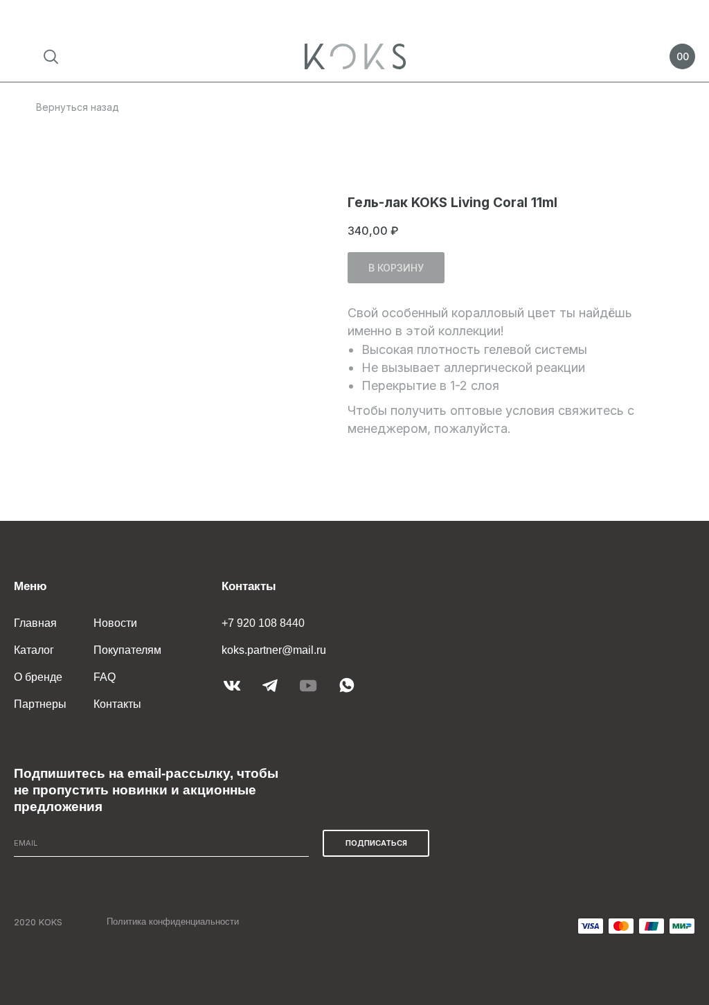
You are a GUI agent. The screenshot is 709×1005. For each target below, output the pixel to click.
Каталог (34, 650)
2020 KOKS (38, 921)
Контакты (117, 704)
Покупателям (127, 650)
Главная (35, 623)
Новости (115, 623)
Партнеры (40, 704)
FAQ (104, 677)
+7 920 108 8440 (263, 623)
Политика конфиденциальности (173, 921)
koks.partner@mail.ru (274, 650)
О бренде (38, 677)
